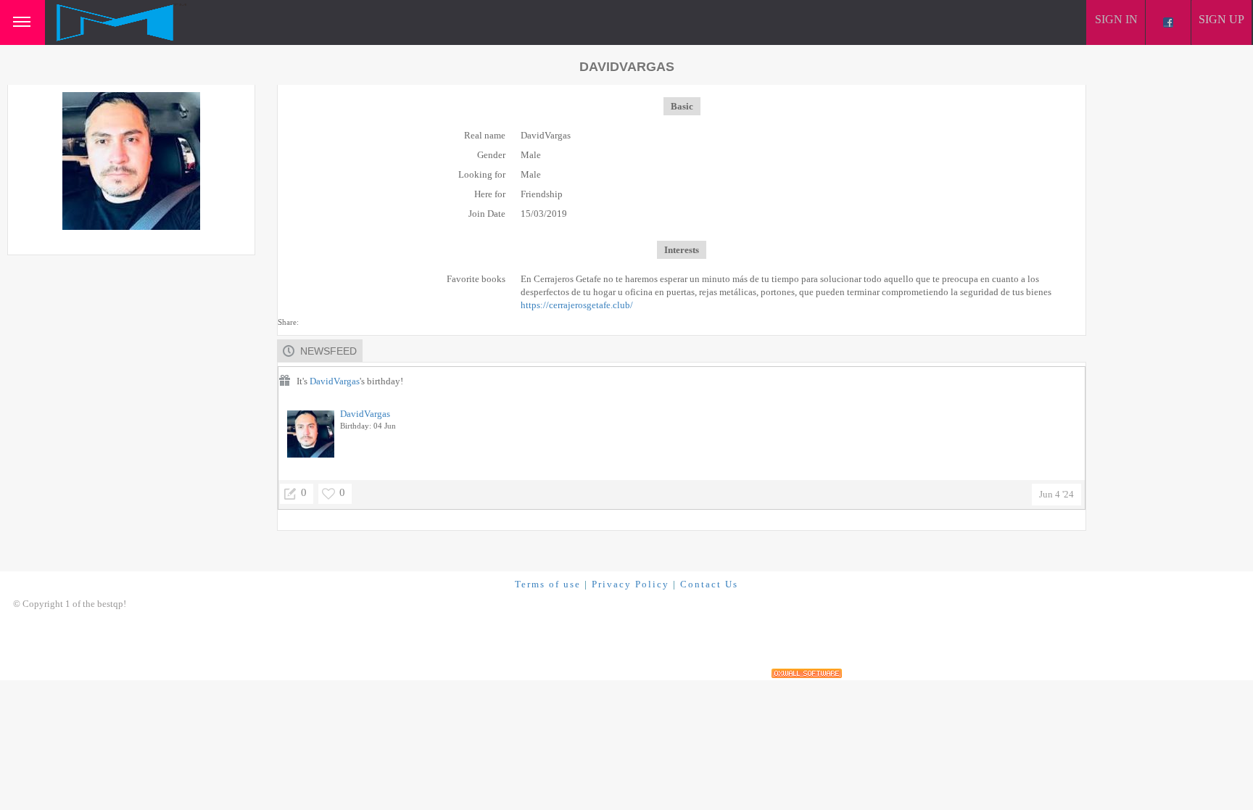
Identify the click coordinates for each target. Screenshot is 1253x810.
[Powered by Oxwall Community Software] (807, 673)
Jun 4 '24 (1056, 494)
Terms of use (548, 584)
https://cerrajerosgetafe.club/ (577, 304)
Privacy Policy (630, 584)
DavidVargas (335, 381)
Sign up (1221, 19)
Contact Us (709, 584)
